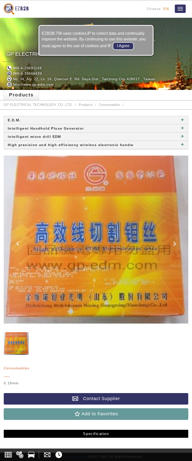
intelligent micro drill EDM (34, 137)
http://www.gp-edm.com (33, 84)
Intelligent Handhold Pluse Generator (46, 128)
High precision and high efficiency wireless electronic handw (70, 145)
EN (166, 9)
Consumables (109, 105)
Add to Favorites (99, 413)
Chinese (154, 9)
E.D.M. (14, 120)
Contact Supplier (99, 398)
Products (86, 105)
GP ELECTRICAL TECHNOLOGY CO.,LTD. (38, 105)
